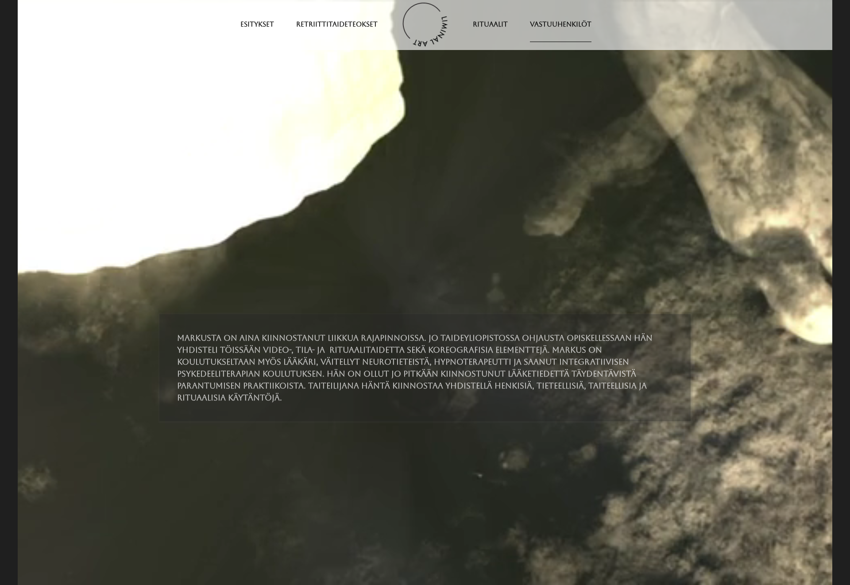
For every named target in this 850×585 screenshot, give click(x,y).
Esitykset (257, 24)
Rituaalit (490, 24)
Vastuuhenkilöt (560, 24)
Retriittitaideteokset (337, 24)
